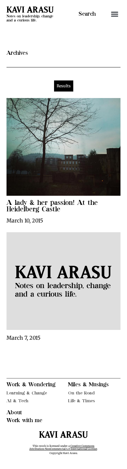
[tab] (63, 86)
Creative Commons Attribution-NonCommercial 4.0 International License (63, 447)
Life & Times (81, 400)
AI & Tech (17, 400)
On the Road (81, 393)
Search (87, 14)
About (14, 413)
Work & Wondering (31, 385)
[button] (114, 14)
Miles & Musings (88, 385)
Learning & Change (27, 393)
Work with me (24, 420)
